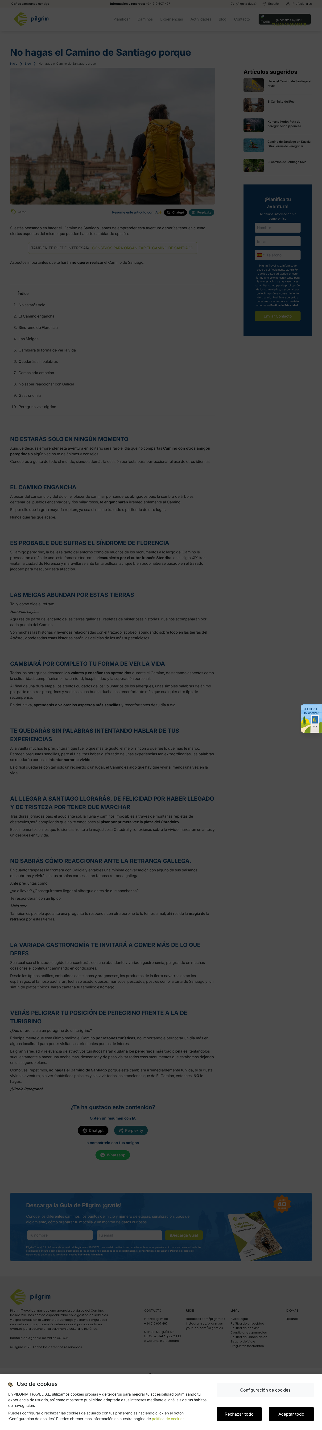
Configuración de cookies (265, 1390)
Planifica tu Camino (311, 711)
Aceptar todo (291, 1414)
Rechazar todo (239, 1414)
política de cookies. (168, 1418)
